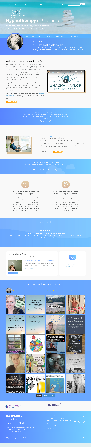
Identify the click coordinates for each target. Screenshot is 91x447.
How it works (48, 36)
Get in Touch (58, 151)
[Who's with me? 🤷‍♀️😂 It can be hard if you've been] (55, 384)
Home (48, 417)
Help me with (24, 36)
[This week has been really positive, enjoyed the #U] (75, 384)
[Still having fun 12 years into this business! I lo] (15, 364)
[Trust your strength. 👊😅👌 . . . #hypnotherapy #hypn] (15, 384)
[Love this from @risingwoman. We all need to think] (75, 324)
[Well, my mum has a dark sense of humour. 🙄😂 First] (75, 344)
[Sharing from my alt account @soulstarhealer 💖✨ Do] (55, 304)
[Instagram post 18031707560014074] (35, 364)
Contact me (77, 36)
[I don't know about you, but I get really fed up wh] (35, 324)
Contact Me (46, 121)
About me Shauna (36, 36)
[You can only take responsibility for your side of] (55, 364)
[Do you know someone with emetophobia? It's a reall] (35, 304)
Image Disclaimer (65, 422)
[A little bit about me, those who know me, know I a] (55, 324)
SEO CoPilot (81, 438)
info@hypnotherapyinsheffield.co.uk (22, 4)
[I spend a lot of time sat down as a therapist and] (15, 304)
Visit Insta (59, 284)
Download (52, 169)
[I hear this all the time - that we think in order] (75, 304)
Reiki (70, 36)
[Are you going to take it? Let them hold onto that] (35, 384)
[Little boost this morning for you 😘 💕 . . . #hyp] (75, 364)
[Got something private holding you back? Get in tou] (55, 344)
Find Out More (45, 151)
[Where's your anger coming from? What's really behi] (35, 344)
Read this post (29, 269)
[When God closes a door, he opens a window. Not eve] (15, 344)
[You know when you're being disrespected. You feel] (15, 324)
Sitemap (62, 417)
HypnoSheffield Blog (60, 36)
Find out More (11, 101)
